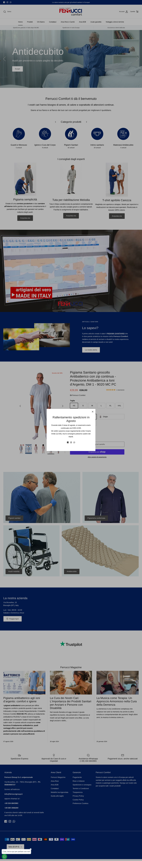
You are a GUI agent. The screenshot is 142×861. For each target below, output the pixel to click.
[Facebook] (68, 442)
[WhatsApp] (74, 442)
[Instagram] (71, 442)
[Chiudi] (92, 411)
